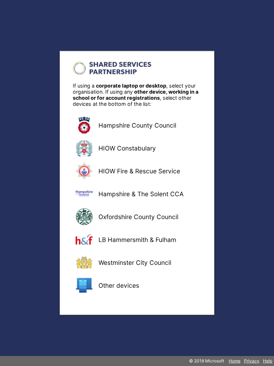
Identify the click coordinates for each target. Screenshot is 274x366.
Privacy (251, 360)
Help (267, 360)
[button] (137, 125)
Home (234, 360)
